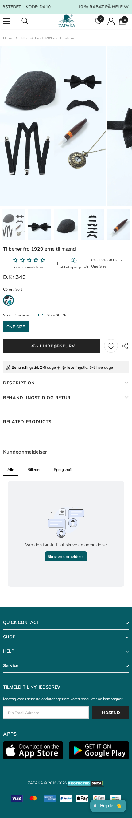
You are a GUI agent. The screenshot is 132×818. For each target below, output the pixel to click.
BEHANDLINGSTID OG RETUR (37, 397)
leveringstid (77, 367)
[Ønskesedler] (111, 346)
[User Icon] (111, 21)
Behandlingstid (25, 367)
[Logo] (67, 20)
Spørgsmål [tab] (63, 469)
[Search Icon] (30, 21)
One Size (15, 326)
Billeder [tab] (34, 469)
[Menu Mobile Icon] (6, 21)
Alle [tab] (10, 469)
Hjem (7, 38)
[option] (53, 126)
